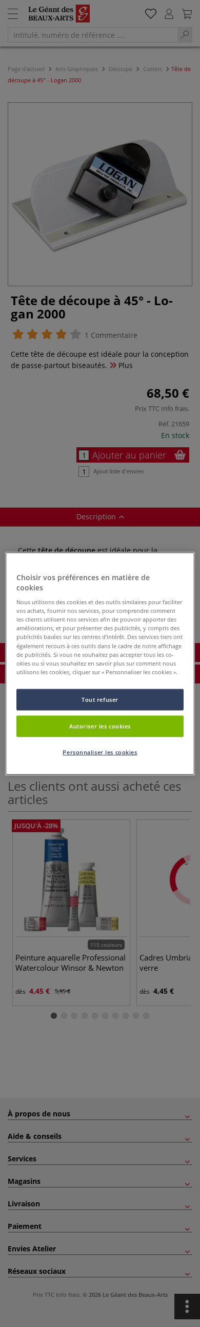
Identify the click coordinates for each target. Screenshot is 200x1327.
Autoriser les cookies (100, 725)
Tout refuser (100, 699)
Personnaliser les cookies (100, 752)
